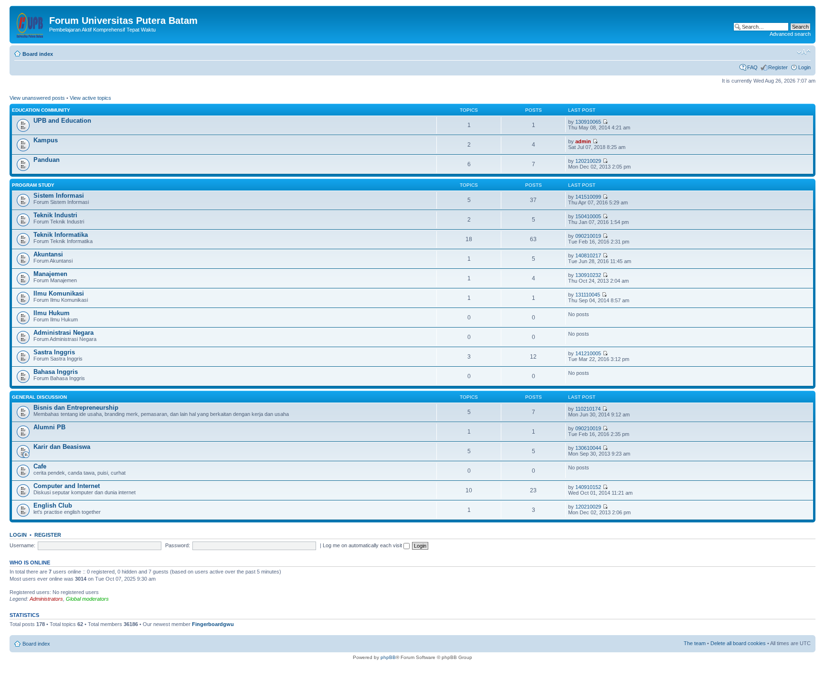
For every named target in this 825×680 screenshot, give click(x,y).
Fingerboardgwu (213, 624)
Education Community (41, 110)
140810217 (588, 255)
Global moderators (87, 599)
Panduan (46, 159)
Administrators (46, 599)
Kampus (45, 140)
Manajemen (50, 273)
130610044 (588, 448)
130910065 (588, 122)
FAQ (752, 67)
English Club (52, 505)
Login (804, 67)
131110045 (587, 295)
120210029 (588, 161)
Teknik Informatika (60, 234)
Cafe (39, 466)
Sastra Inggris (54, 352)
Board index (37, 54)
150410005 (588, 216)
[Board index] (30, 23)
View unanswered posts (37, 98)
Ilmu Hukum (51, 313)
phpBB (388, 657)
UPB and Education (62, 120)
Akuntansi (48, 254)
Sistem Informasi (58, 195)
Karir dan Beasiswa (61, 446)
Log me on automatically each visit (363, 545)
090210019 (588, 236)
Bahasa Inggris (55, 371)
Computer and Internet (66, 485)
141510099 (588, 197)
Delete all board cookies (738, 643)
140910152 (588, 487)
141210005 (588, 353)
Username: (22, 545)
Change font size (804, 52)
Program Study (33, 185)
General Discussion (39, 397)
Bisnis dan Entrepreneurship (75, 407)
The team (695, 643)
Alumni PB (49, 427)
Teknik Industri (55, 215)
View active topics (90, 98)
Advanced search (790, 34)
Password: (177, 545)
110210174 (588, 409)
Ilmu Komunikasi (58, 293)
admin (583, 141)
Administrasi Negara (63, 332)
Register (778, 67)
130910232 (588, 275)
